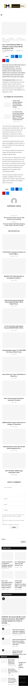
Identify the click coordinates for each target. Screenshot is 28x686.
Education (11, 38)
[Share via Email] (7, 60)
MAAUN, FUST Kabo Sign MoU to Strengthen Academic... (14, 277)
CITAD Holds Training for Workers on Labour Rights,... (14, 253)
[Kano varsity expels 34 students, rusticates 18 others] (14, 388)
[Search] (26, 15)
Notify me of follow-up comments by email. (13, 520)
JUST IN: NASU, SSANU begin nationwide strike (14, 471)
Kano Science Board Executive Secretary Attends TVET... (13, 671)
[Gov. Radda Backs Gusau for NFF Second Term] (20, 556)
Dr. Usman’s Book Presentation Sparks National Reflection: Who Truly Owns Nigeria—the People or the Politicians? (18, 115)
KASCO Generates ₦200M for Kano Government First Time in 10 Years (19, 653)
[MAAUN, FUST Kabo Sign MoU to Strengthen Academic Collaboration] (14, 266)
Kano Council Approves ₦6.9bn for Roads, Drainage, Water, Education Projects (19, 665)
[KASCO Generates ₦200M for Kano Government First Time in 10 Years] (6, 653)
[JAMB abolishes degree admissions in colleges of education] (14, 412)
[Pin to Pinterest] (3, 60)
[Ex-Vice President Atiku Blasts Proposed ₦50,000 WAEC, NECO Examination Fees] (14, 316)
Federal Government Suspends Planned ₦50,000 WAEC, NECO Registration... (14, 302)
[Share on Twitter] (20, 56)
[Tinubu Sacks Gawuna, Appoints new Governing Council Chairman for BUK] (7, 104)
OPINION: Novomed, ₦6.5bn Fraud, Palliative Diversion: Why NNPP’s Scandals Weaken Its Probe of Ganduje (14, 620)
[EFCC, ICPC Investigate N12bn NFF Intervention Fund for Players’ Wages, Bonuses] (7, 575)
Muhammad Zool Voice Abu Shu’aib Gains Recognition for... (14, 447)
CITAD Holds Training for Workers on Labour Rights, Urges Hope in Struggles (20, 584)
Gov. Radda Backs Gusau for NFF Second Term (20, 563)
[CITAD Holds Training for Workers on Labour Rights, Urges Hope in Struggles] (14, 242)
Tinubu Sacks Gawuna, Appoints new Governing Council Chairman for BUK (18, 104)
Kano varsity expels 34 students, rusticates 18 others (14, 399)
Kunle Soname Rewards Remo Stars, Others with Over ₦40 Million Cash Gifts (19, 642)
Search (3, 539)
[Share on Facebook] (16, 56)
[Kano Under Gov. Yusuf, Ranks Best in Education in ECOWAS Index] (14, 364)
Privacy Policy (22, 678)
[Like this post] (13, 56)
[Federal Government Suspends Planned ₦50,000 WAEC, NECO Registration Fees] (14, 290)
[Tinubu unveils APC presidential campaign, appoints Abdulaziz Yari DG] (7, 556)
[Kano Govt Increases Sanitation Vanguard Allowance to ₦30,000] (6, 632)
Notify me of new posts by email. (10, 524)
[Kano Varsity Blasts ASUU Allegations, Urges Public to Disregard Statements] (4, 661)
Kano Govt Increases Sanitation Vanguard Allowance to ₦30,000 (18, 631)
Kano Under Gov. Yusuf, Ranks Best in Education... (14, 375)
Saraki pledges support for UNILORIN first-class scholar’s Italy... (14, 351)
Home (3, 38)
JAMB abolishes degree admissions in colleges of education (14, 423)
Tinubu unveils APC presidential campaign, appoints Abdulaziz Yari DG (7, 564)
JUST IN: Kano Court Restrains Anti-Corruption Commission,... (12, 680)
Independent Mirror (9, 50)
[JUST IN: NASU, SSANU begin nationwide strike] (14, 461)
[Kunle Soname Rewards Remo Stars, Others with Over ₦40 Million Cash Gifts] (6, 642)
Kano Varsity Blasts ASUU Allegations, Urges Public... (12, 661)
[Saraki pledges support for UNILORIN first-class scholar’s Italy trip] (14, 340)
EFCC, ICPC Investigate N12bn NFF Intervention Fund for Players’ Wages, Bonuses (7, 584)
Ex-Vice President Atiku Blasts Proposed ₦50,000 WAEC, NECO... (14, 327)
